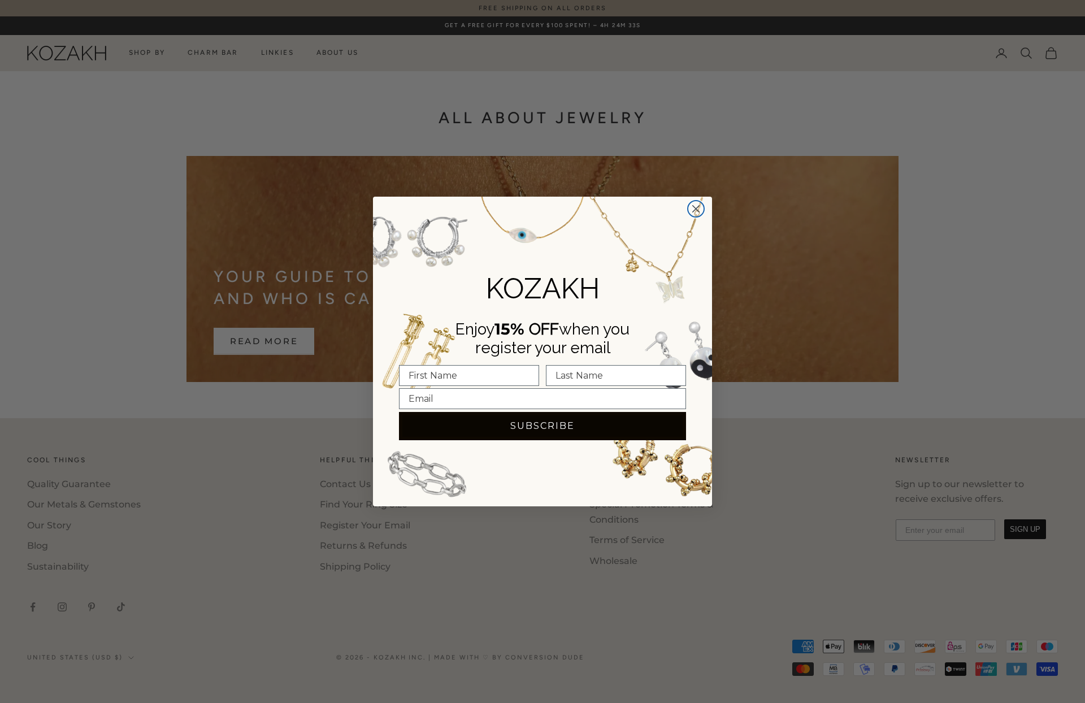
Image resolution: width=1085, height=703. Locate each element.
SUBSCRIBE (542, 425)
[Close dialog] (696, 209)
